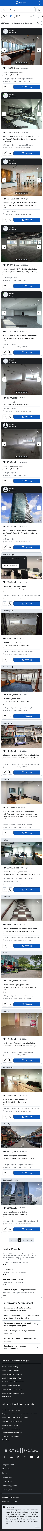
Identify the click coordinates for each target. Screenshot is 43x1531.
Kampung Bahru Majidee (19, 1272)
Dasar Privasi (7, 1481)
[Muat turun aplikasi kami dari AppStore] (12, 1450)
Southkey (6, 1272)
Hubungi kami (7, 1477)
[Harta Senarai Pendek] (38, 38)
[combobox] (20, 10)
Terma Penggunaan (9, 1485)
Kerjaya (4, 1473)
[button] (24, 558)
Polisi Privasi (34, 1514)
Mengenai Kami (8, 1465)
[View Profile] (21, 31)
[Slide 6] (24, 62)
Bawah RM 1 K (18, 1282)
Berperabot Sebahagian (26, 1292)
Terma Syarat (7, 1490)
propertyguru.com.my (10, 1501)
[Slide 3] (19, 62)
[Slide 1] (16, 62)
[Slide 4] (21, 62)
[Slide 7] (26, 62)
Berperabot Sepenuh (10, 1292)
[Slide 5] (23, 392)
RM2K (24, 1262)
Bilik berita (6, 1469)
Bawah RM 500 (7, 1282)
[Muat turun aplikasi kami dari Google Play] (30, 1450)
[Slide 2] (18, 392)
